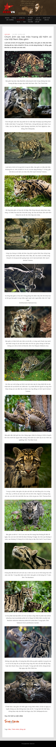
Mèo (9, 729)
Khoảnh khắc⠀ (21, 19)
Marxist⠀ (30, 19)
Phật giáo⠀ (38, 19)
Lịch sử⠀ (38, 18)
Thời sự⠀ (14, 18)
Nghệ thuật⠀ (47, 18)
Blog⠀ (19, 21)
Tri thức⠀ (31, 18)
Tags (24, 21)
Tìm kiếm (30, 21)
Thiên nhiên (15, 729)
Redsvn (7, 18)
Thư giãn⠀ (15, 34)
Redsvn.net (32, 743)
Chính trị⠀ (22, 18)
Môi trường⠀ (10, 19)
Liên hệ (37, 21)
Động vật (23, 729)
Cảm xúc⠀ (47, 19)
